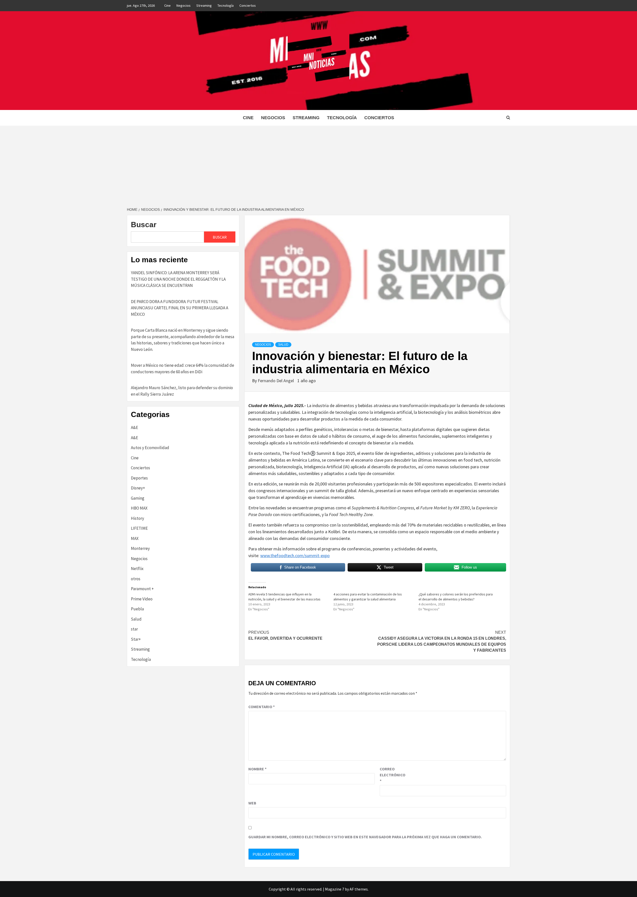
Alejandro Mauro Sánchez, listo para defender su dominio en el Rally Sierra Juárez (182, 391)
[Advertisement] (318, 163)
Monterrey (140, 548)
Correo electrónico (392, 774)
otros (135, 578)
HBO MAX (139, 508)
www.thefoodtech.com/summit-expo (295, 555)
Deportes (139, 478)
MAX (135, 538)
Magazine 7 (334, 889)
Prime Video (142, 599)
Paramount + (142, 588)
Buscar (144, 224)
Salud (283, 344)
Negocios (183, 5)
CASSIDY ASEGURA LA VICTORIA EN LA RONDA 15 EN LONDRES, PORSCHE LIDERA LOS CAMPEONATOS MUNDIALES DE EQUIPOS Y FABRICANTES (441, 641)
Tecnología (225, 5)
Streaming (204, 5)
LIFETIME (139, 528)
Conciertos (247, 5)
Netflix (137, 568)
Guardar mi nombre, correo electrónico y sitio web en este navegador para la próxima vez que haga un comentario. (365, 836)
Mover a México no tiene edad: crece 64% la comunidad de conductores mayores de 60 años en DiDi (182, 368)
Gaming (137, 498)
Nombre (257, 768)
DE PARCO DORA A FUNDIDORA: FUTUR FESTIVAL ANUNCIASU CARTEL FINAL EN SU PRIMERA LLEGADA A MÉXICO (179, 308)
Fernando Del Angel (276, 380)
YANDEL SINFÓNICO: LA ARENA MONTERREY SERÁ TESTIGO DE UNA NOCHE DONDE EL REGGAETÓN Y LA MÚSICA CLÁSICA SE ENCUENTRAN (178, 279)
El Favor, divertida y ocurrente (285, 635)
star (134, 629)
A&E (134, 427)
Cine (167, 5)
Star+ (136, 639)
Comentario (261, 706)
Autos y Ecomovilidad (150, 447)
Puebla (137, 609)
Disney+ (138, 488)
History (137, 518)
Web (252, 802)
